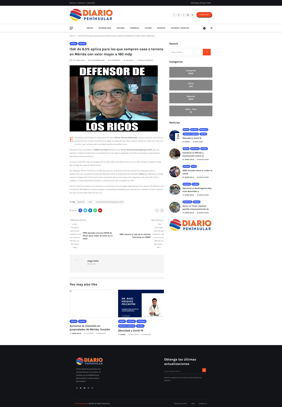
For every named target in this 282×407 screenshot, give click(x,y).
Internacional (104, 28)
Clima (191, 85)
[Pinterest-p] (92, 388)
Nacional (121, 28)
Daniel (123, 334)
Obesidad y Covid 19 (130, 330)
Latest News (91, 3)
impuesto (81, 202)
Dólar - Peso (191, 110)
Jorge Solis (76, 333)
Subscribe (204, 14)
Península (134, 28)
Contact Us (81, 3)
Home (72, 36)
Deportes (161, 28)
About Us (73, 3)
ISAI (90, 202)
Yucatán (148, 28)
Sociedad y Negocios (180, 28)
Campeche (191, 72)
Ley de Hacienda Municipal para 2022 (109, 202)
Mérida (90, 28)
